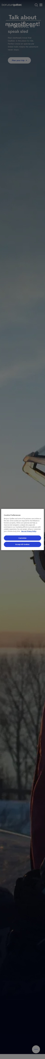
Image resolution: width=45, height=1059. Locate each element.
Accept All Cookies (22, 544)
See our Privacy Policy (28, 531)
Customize (22, 538)
